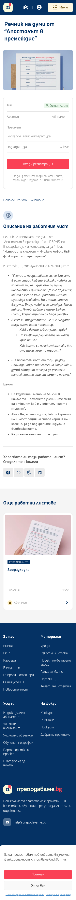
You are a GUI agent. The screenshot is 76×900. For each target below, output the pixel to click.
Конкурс (46, 713)
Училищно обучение (18, 735)
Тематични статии (56, 686)
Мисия (8, 646)
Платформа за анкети (14, 763)
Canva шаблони (52, 672)
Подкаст (47, 727)
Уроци (45, 646)
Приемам (38, 874)
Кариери (9, 661)
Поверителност (15, 690)
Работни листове (30, 200)
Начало (8, 200)
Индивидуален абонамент (14, 715)
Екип (6, 653)
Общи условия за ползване (58, 894)
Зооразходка (18, 570)
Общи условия (13, 682)
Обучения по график (18, 743)
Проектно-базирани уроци (56, 663)
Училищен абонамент (11, 726)
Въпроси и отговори (18, 675)
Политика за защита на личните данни (25, 894)
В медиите (11, 668)
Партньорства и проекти (16, 752)
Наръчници (49, 679)
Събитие (47, 720)
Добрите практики (55, 735)
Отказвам (38, 886)
